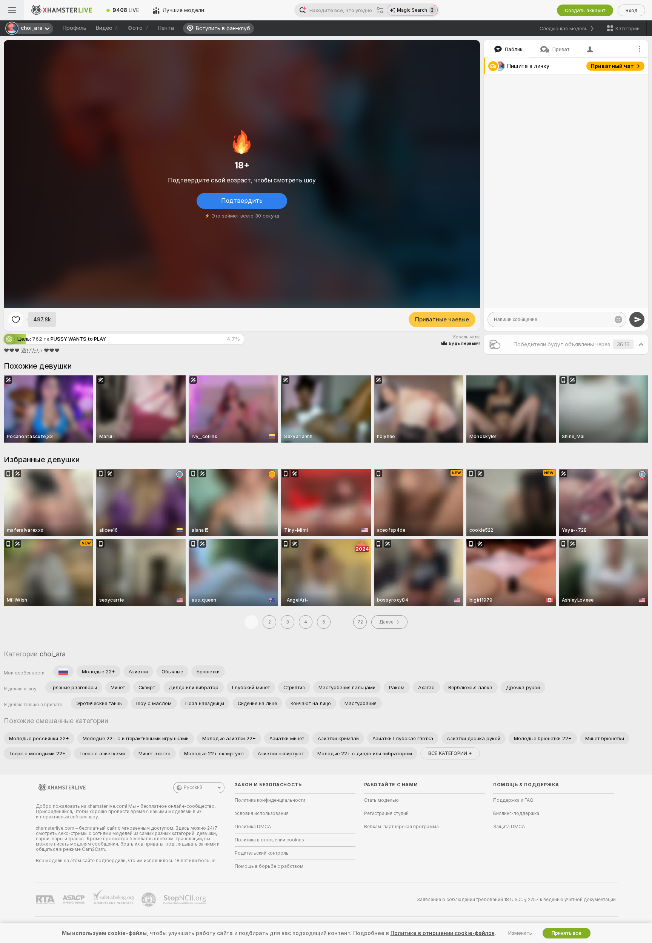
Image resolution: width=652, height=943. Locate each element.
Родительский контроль (262, 853)
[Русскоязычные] (63, 671)
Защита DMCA (509, 826)
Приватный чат (612, 66)
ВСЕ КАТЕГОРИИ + (450, 753)
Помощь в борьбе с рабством (269, 866)
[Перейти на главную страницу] (62, 10)
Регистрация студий (386, 813)
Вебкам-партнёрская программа (401, 826)
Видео (106, 28)
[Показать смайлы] (618, 319)
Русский (193, 787)
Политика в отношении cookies (269, 840)
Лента (165, 28)
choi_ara (53, 654)
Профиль (74, 28)
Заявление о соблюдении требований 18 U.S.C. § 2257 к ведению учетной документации (516, 899)
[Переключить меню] (12, 10)
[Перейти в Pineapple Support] (149, 899)
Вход (631, 10)
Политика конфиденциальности (270, 800)
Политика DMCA (253, 826)
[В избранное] (15, 319)
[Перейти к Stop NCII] (185, 899)
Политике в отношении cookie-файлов (443, 933)
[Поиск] (380, 10)
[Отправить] (636, 319)
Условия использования (262, 813)
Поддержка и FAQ (513, 800)
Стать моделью (381, 800)
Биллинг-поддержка (516, 813)
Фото (138, 28)
